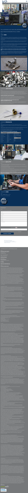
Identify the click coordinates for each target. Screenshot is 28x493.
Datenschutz (19, 231)
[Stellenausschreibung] (24, 28)
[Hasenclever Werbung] (5, 487)
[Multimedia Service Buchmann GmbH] (3, 491)
